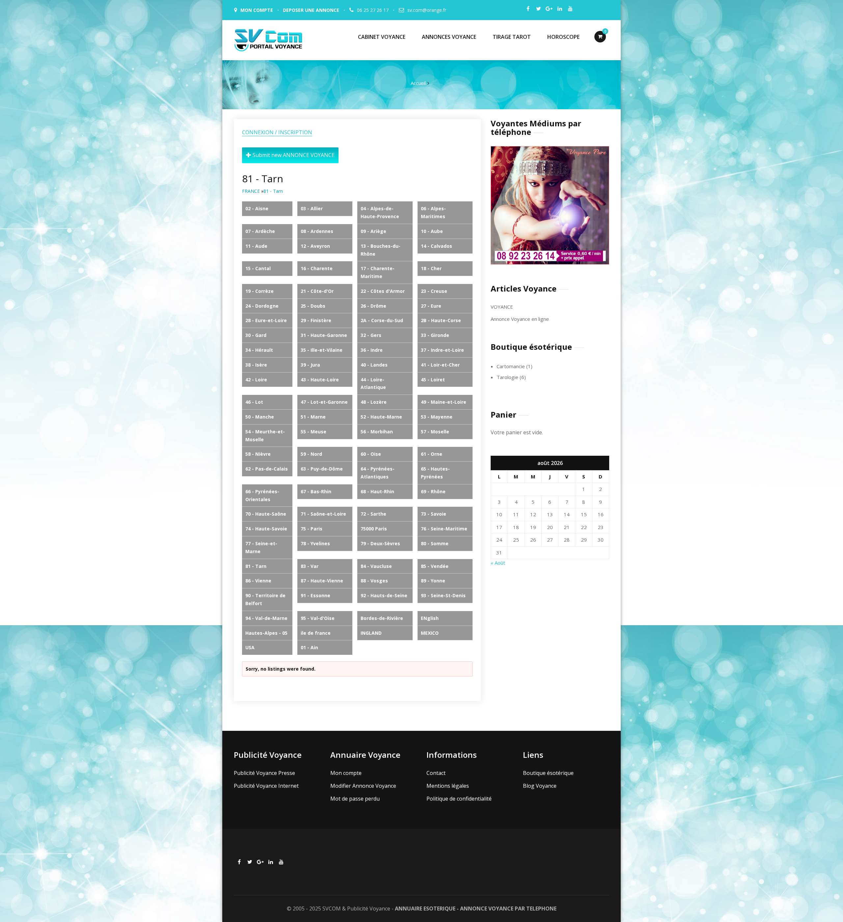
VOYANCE (502, 306)
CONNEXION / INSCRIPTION (277, 132)
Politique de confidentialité (459, 798)
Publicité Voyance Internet (266, 785)
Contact (436, 773)
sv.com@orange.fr (426, 10)
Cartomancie (511, 366)
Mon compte (346, 773)
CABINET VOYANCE (381, 36)
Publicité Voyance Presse (264, 773)
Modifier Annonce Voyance (363, 785)
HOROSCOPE (563, 36)
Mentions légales (447, 785)
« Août (498, 562)
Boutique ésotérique (548, 773)
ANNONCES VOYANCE (449, 36)
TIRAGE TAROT (512, 36)
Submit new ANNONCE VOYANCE (293, 155)
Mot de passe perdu (355, 798)
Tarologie (507, 377)
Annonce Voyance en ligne (520, 319)
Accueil (418, 83)
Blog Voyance (540, 785)
